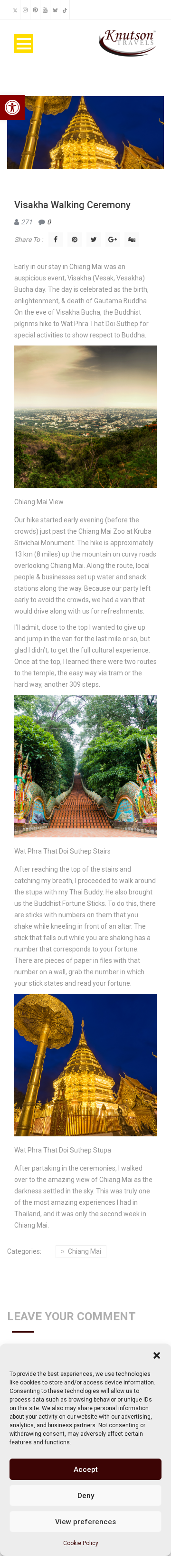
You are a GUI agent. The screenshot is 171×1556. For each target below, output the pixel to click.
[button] (157, 1355)
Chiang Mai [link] (84, 1251)
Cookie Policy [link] (80, 1543)
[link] (12, 107)
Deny (85, 1495)
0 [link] (49, 222)
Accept (86, 1469)
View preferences (85, 1522)
